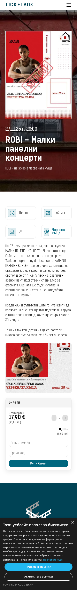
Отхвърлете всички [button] (38, 576)
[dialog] (38, 554)
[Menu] (69, 5)
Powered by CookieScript (18, 584)
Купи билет (38, 463)
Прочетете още (53, 559)
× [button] (72, 522)
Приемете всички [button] (38, 567)
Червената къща (60, 232)
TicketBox (19, 5)
